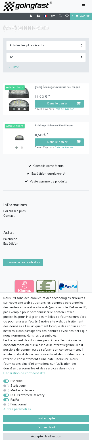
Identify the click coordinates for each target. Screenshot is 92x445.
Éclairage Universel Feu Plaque (54, 126)
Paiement (10, 239)
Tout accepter (46, 418)
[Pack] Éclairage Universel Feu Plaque (57, 87)
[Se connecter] (31, 16)
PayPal (14, 399)
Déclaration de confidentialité (24, 373)
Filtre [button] (15, 67)
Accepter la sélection (46, 436)
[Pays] (45, 16)
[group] (19, 99)
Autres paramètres (17, 409)
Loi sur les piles (14, 211)
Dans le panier (57, 103)
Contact (9, 215)
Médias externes (22, 390)
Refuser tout (46, 427)
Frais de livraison (64, 109)
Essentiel (16, 381)
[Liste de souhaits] (67, 16)
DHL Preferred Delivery (27, 395)
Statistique (18, 385)
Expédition (10, 243)
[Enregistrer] (39, 16)
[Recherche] (60, 16)
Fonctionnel (18, 404)
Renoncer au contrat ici (23, 262)
